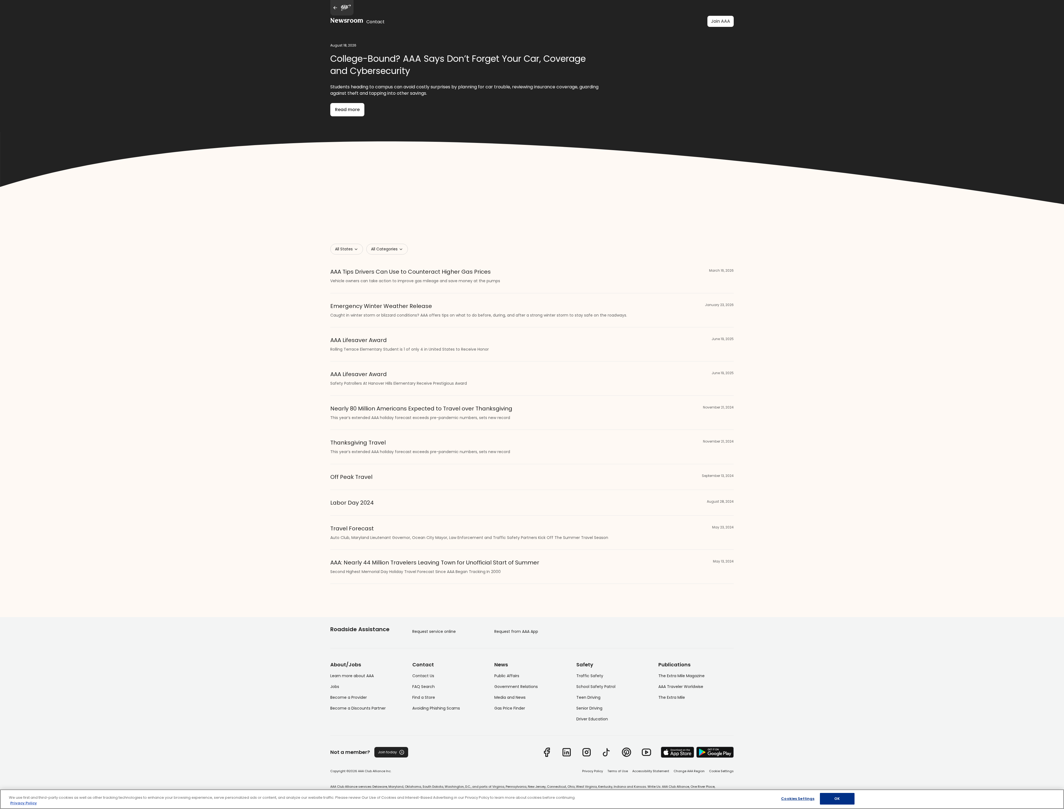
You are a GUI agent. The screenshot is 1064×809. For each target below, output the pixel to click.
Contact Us (423, 676)
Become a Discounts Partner (358, 708)
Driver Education (592, 719)
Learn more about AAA (352, 676)
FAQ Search (423, 686)
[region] (532, 799)
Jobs (334, 686)
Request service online (434, 631)
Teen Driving (588, 697)
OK (837, 798)
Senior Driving (589, 708)
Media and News (510, 697)
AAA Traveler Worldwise (680, 686)
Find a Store (423, 697)
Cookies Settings (797, 798)
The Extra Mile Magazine (681, 676)
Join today (387, 752)
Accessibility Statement (650, 771)
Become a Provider (348, 697)
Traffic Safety (589, 676)
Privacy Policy (592, 771)
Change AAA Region (689, 771)
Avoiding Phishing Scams (436, 708)
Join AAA (720, 21)
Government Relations (516, 686)
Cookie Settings (721, 771)
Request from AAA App (516, 631)
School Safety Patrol (595, 686)
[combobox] (346, 249)
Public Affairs (506, 676)
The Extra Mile (671, 697)
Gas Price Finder (509, 708)
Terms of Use (617, 771)
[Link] (546, 752)
